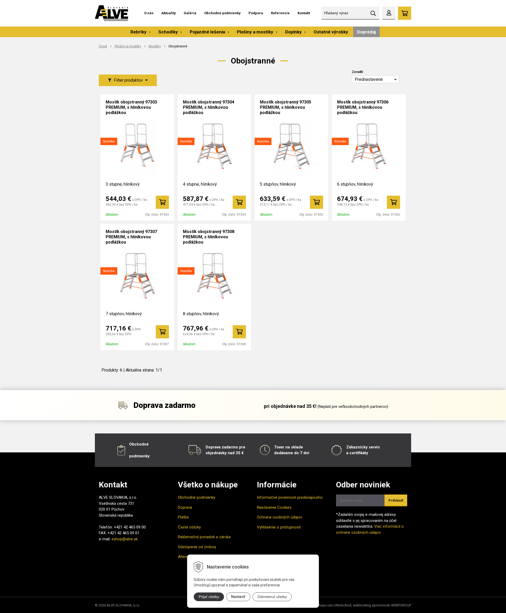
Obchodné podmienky (222, 13)
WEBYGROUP (401, 605)
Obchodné (139, 444)
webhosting (362, 605)
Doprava (185, 507)
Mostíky (155, 46)
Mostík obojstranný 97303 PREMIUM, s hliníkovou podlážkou (131, 107)
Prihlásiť (395, 500)
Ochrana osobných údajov (279, 517)
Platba (183, 517)
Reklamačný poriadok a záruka (204, 537)
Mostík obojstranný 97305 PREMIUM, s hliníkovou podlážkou (285, 107)
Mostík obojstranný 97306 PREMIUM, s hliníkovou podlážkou (362, 107)
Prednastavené (369, 79)
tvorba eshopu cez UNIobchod (327, 605)
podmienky (139, 456)
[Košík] (404, 13)
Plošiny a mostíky (128, 46)
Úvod (103, 46)
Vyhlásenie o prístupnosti (279, 527)
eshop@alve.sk (124, 539)
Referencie (280, 13)
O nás (148, 13)
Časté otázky (189, 527)
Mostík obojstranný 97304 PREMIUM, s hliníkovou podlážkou (208, 107)
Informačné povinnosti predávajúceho (290, 497)
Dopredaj (366, 31)
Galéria (190, 13)
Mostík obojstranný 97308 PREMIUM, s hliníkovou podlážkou (208, 237)
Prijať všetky (209, 597)
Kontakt (304, 13)
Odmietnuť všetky (272, 597)
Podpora (256, 13)
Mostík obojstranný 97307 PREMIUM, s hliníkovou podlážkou (131, 237)
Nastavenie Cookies (274, 507)
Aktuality (168, 13)
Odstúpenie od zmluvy (197, 547)
